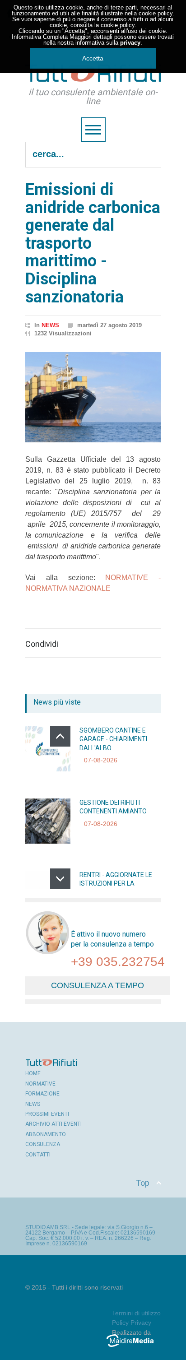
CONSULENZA (42, 1144)
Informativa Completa (40, 36)
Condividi (41, 644)
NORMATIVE (40, 1084)
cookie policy (155, 13)
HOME (33, 1073)
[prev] (60, 736)
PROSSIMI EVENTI (47, 1114)
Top (142, 1183)
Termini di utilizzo (136, 1313)
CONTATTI (38, 1154)
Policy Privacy (131, 1322)
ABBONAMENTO (45, 1134)
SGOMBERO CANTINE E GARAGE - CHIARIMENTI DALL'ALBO (113, 739)
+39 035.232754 (118, 962)
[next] (60, 878)
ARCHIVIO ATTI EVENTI (53, 1124)
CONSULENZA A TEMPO (97, 985)
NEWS (50, 325)
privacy (130, 42)
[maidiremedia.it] (133, 1347)
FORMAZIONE (42, 1094)
